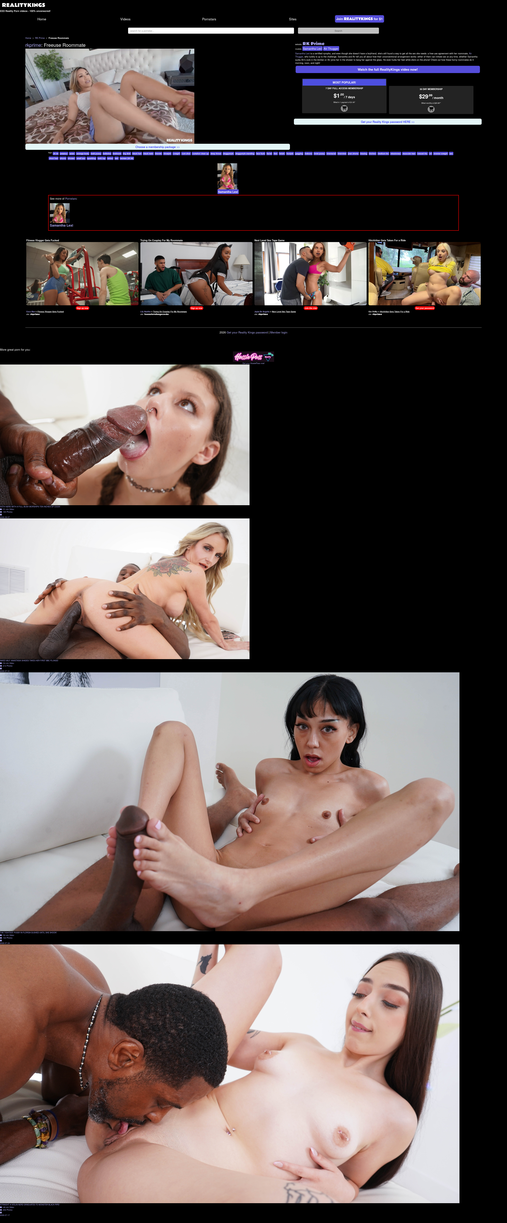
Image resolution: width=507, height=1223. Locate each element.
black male (148, 128)
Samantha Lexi (312, 48)
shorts (63, 133)
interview (342, 128)
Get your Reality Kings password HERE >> (388, 122)
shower (71, 133)
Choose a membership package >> (157, 112)
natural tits (422, 128)
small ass (81, 133)
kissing (363, 128)
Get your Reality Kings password (247, 307)
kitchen (372, 128)
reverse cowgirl (440, 128)
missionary (396, 128)
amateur (63, 128)
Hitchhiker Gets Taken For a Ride (387, 215)
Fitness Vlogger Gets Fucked (42, 215)
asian (72, 128)
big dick (126, 128)
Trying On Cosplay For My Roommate (161, 215)
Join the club (311, 283)
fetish (282, 128)
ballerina (107, 128)
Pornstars (209, 19)
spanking (91, 133)
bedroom (117, 128)
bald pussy (96, 128)
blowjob (167, 128)
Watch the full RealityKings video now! (388, 69)
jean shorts (353, 128)
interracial (331, 128)
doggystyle (228, 128)
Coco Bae (30, 286)
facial (269, 128)
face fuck (260, 128)
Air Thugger (331, 48)
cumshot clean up (200, 128)
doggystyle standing (245, 128)
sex (451, 128)
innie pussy (319, 128)
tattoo (110, 133)
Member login (278, 307)
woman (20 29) (126, 133)
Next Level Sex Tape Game (269, 215)
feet (275, 128)
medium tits (383, 128)
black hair (137, 128)
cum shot (186, 128)
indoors (308, 128)
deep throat (216, 128)
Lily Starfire (145, 286)
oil (430, 128)
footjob (290, 128)
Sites (293, 19)
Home (41, 19)
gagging (299, 128)
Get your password (425, 283)
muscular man (409, 128)
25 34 (55, 128)
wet (116, 133)
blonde (158, 128)
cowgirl (176, 128)
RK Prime (40, 38)
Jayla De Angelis (261, 286)
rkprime (33, 44)
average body (83, 128)
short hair (53, 133)
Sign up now (82, 283)
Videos (125, 19)
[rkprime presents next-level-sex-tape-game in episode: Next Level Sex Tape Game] (310, 248)
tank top (101, 133)
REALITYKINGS (23, 5)
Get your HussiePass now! (254, 338)
